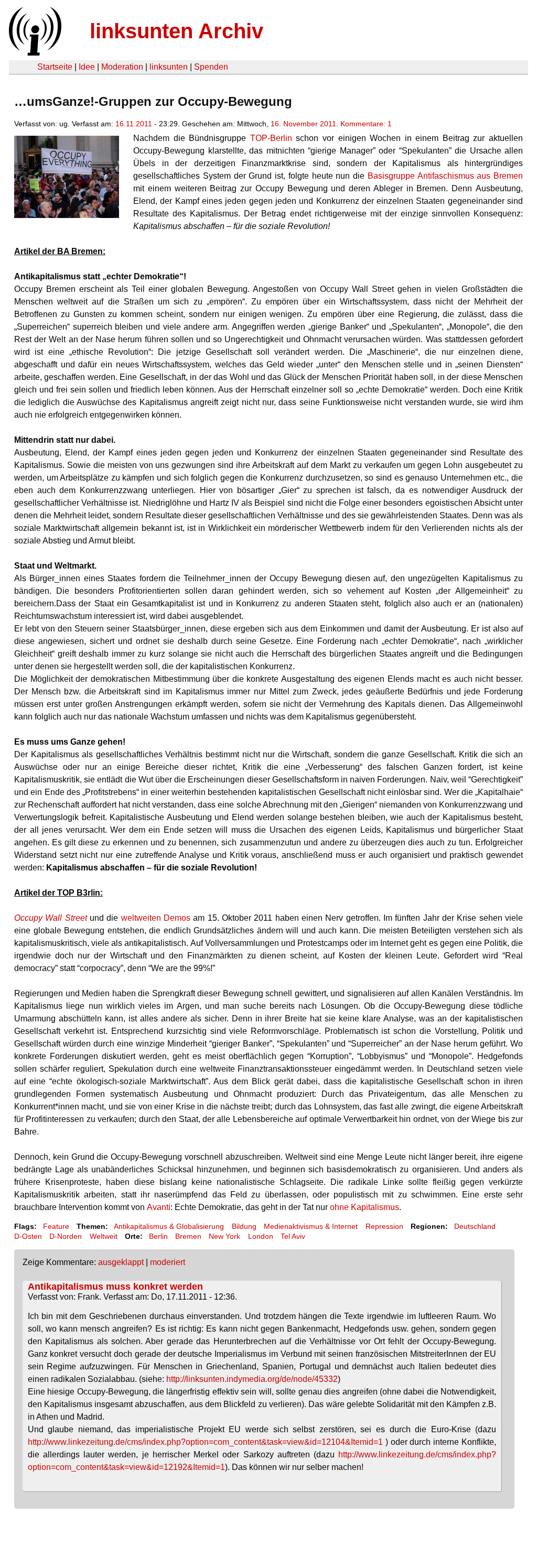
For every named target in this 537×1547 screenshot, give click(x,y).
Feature (56, 1226)
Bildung (244, 1226)
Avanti (158, 1207)
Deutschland (475, 1226)
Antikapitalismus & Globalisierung (169, 1226)
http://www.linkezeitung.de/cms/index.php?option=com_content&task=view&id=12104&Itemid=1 (205, 1441)
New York (224, 1236)
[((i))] (34, 52)
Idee (87, 66)
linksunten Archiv (176, 30)
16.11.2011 (133, 123)
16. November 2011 (303, 123)
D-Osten (28, 1236)
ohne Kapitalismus (364, 1207)
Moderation (122, 66)
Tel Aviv (293, 1236)
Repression (384, 1226)
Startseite (54, 66)
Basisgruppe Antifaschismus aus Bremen (445, 175)
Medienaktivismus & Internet (311, 1226)
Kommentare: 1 (366, 123)
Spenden (211, 66)
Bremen (188, 1236)
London (260, 1236)
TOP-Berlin (271, 138)
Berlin (158, 1236)
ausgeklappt (121, 1262)
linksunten (168, 66)
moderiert (167, 1262)
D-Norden (65, 1236)
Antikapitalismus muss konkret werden (115, 1286)
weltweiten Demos (155, 917)
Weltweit (103, 1236)
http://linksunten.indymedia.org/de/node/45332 (252, 1379)
